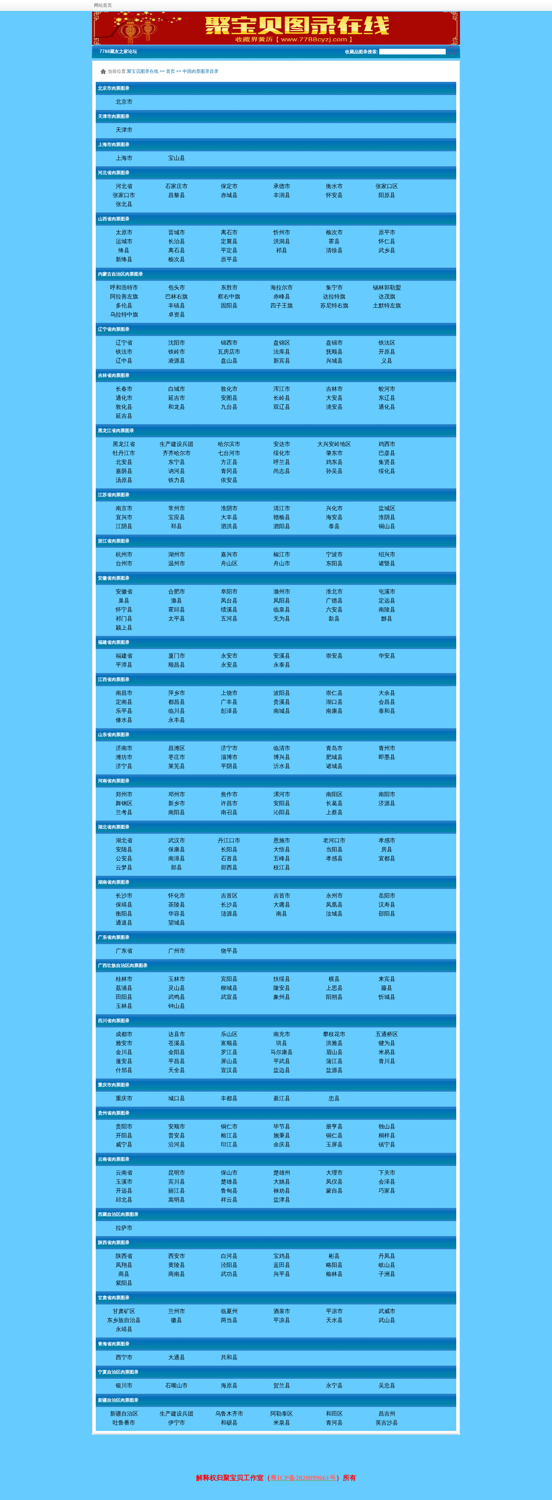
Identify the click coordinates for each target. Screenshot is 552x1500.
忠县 (334, 1098)
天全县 (176, 1070)
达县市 (176, 1034)
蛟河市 (387, 389)
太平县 (176, 618)
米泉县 (281, 1422)
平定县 (229, 250)
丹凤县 (387, 1256)
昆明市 (176, 1172)
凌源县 (176, 360)
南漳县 (176, 858)
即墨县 (387, 757)
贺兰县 (281, 1385)
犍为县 (387, 1043)
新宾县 (281, 360)
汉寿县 (387, 904)
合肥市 (176, 591)
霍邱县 (176, 609)
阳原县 (387, 195)
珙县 (281, 1043)
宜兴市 (124, 517)
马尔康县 (281, 1052)
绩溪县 (229, 609)
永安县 (229, 664)
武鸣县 (176, 997)
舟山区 (229, 563)
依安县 (229, 480)
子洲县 (387, 1274)
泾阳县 (229, 1265)
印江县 (229, 1144)
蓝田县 (281, 1265)
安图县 (229, 398)
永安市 (229, 655)
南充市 (281, 1034)
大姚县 (281, 1181)
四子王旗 (281, 305)
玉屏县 (334, 1144)
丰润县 (281, 195)
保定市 (229, 186)
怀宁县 (124, 609)
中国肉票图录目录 (200, 71)
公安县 (124, 858)
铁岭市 (176, 351)
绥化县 (387, 471)
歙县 (334, 618)
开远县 (124, 1190)
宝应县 (176, 517)
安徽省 (124, 591)
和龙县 (176, 407)
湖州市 (176, 554)
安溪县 (281, 655)
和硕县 (229, 1422)
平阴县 (229, 766)
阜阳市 (229, 591)
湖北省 (124, 840)
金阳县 (176, 1052)
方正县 (229, 462)
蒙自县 (334, 1190)
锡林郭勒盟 (387, 287)
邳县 (176, 526)
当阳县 (334, 849)
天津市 (124, 130)
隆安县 (281, 988)
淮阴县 (387, 517)
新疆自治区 (124, 1413)
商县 (124, 1274)
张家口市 (124, 195)
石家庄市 (176, 186)
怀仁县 (387, 241)
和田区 (334, 1413)
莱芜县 (176, 766)
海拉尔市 (281, 287)
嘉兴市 (229, 554)
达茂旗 (387, 296)
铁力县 (176, 480)
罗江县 (229, 1052)
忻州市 (281, 232)
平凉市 (334, 1311)
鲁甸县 (229, 1190)
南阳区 (334, 794)
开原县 (387, 351)
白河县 (229, 1256)
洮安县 (334, 407)
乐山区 (229, 1034)
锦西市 (229, 342)
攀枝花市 (334, 1034)
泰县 (334, 526)
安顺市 (176, 1126)
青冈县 (229, 471)
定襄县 (229, 241)
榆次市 (334, 232)
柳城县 (229, 988)
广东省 (124, 950)
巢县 (124, 600)
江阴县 (124, 526)
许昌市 (229, 803)
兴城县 (334, 360)
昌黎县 (176, 195)
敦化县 (124, 407)
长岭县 (281, 398)
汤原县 (124, 480)
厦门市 (176, 655)
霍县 (334, 241)
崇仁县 (334, 693)
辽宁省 (124, 342)
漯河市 (281, 794)
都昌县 (176, 702)
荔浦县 (124, 988)
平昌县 (176, 1061)
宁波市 (334, 554)
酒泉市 (281, 1311)
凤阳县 (281, 600)
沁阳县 (281, 812)
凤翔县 (124, 1265)
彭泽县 (229, 711)
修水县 (124, 720)
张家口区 (387, 186)
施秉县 (281, 1135)
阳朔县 (334, 997)
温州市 (176, 563)
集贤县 (387, 462)
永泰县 (281, 664)
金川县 (124, 1052)
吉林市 (334, 389)
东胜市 (229, 287)
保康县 (176, 849)
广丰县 (229, 702)
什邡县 (124, 1070)
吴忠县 (387, 1385)
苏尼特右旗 (334, 305)
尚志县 (281, 471)
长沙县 (229, 904)
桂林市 (124, 979)
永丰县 (176, 720)
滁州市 (281, 591)
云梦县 (124, 867)
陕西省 (124, 1256)
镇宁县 (387, 1144)
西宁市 (124, 1357)
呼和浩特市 (124, 287)
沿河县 (176, 1144)
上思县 (334, 988)
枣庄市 (176, 757)
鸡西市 (387, 444)
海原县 (229, 1385)
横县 (334, 979)
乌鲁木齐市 (229, 1413)
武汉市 (176, 840)
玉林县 (124, 1006)
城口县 (176, 1098)
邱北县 (124, 1199)
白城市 (176, 389)
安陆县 (124, 849)
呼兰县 (281, 462)
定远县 (387, 600)
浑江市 (281, 389)
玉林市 (176, 979)
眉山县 (334, 1052)
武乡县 (387, 250)
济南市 (124, 748)
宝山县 (176, 158)
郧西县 (229, 867)
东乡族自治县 (124, 1320)
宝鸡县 (281, 1256)
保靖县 (124, 904)
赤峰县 (281, 296)
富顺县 (229, 1043)
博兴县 (281, 757)
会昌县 (387, 702)
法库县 (281, 351)
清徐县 (334, 250)
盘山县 (229, 360)
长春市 (124, 389)
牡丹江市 (124, 453)
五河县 (229, 618)
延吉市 (176, 398)
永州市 (334, 895)
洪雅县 (334, 1043)
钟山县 (176, 1006)
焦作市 (229, 794)
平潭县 (124, 664)
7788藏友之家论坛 (118, 51)
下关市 (387, 1172)
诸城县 (334, 766)
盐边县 (281, 1070)
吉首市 (281, 895)
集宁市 (334, 287)
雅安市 (124, 1043)
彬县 (334, 1256)
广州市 (176, 950)
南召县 (229, 812)
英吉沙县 (387, 1422)
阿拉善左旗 (124, 296)
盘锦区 (281, 342)
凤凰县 (334, 904)
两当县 (229, 1320)
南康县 (334, 711)
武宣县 (229, 997)
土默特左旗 (387, 305)
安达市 (281, 444)
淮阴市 (229, 508)
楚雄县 (229, 1181)
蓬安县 (124, 1061)
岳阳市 (387, 895)
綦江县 (281, 1098)
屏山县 (229, 1061)
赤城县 (229, 195)
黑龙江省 (124, 444)
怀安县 (334, 195)
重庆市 (124, 1098)
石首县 (229, 858)
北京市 (124, 101)
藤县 (386, 988)
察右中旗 (229, 296)
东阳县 (334, 563)
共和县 (229, 1357)
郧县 (176, 867)
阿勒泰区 (281, 1413)
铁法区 (387, 342)
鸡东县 (334, 462)
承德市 (281, 186)
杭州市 (124, 554)
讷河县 (176, 471)
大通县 (176, 1357)
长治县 (176, 241)
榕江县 (229, 1135)
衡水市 (334, 186)
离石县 (176, 250)
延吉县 (124, 416)
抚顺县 (334, 351)
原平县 (229, 259)
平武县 (281, 1061)
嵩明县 (176, 1199)
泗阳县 (281, 526)
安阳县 (281, 803)
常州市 (176, 508)
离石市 (229, 232)
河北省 (124, 186)
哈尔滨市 (229, 444)
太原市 (124, 232)
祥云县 (229, 1199)
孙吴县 (334, 471)
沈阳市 (176, 342)
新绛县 (124, 259)
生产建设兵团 (176, 444)
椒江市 (281, 554)
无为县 (281, 618)
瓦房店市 (229, 351)
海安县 (334, 517)
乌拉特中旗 (124, 314)
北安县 (124, 462)
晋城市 (176, 232)
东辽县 (387, 398)
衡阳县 (124, 913)
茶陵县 (176, 904)
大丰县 (229, 517)
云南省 (124, 1172)
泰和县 (387, 711)
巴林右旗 (176, 296)
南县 (281, 913)
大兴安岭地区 (334, 444)
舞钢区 (124, 803)
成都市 (124, 1034)
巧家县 (387, 1190)
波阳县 (281, 693)
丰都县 (229, 1098)
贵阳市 (124, 1126)
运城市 (124, 241)
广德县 (334, 600)
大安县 (334, 398)
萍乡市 (176, 693)
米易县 (387, 1052)
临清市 (281, 748)
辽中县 (124, 360)
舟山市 (281, 563)
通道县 (124, 922)
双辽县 (281, 407)
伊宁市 (176, 1422)
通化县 (387, 407)
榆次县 (176, 259)
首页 (170, 71)
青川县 (387, 1061)
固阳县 (229, 305)
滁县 (176, 600)
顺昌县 (176, 664)
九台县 (229, 407)
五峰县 (281, 858)
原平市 (387, 232)
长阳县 (229, 849)
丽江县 (176, 1190)
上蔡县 (334, 812)
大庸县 (281, 904)
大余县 (387, 693)
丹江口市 (229, 840)
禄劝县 (281, 1190)
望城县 (176, 922)
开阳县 (124, 1135)
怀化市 (176, 895)
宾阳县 (229, 979)
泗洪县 (229, 526)
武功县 (229, 1274)
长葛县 (334, 803)
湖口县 (334, 702)
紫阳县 (124, 1283)
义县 (386, 360)
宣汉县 (229, 1070)
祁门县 (124, 618)
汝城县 (334, 913)
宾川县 (176, 1181)
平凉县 (281, 1320)
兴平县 (281, 1274)
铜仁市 (229, 1126)
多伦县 (124, 305)
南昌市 (124, 693)
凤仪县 (334, 1181)
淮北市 (334, 591)
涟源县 (229, 913)
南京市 (124, 508)
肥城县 (334, 757)
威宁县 (124, 1144)
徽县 (176, 1320)
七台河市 (229, 453)
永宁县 (334, 1385)
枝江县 (281, 867)
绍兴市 (387, 554)
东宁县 (176, 462)
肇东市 (334, 453)
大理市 (334, 1172)
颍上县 (124, 627)
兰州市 (176, 1311)
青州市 (387, 748)
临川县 (176, 711)
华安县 (387, 655)
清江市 (281, 508)
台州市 (124, 563)
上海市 (124, 158)
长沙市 (124, 895)
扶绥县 (281, 979)
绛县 (124, 250)
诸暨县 (387, 563)
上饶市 (229, 693)
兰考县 (124, 812)
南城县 (281, 711)
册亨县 (334, 1126)
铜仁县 (334, 1135)
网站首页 (103, 5)
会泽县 (387, 1181)
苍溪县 (176, 1043)
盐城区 (387, 508)
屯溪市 (387, 591)
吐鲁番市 (124, 1422)
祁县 (281, 250)
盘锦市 (334, 342)
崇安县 (334, 655)
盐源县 (334, 1070)
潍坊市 (124, 757)
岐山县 (387, 1265)
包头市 (176, 287)
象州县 (281, 997)
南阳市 (387, 794)
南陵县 (387, 609)
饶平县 (229, 950)
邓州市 (176, 794)
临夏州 (229, 1311)
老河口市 (334, 840)
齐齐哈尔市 (177, 453)
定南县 (124, 702)
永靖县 (124, 1329)
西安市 (176, 1256)
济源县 (387, 803)
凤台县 (229, 600)
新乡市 (176, 803)
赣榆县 (281, 517)
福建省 (124, 655)
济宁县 (124, 766)
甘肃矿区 (124, 1311)
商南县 (176, 1274)
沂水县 (281, 766)
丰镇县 (176, 305)
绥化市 (281, 453)
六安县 (334, 609)
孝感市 (387, 840)
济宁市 (229, 748)
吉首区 (229, 895)
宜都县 (387, 858)
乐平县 (124, 711)
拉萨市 (124, 1227)
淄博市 (229, 757)
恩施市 (281, 840)
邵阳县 (387, 913)
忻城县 (387, 997)
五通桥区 (387, 1034)
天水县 (334, 1320)
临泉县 (281, 609)
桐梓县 (387, 1135)
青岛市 (334, 748)
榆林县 (334, 1274)
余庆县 (281, 1144)
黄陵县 (176, 1265)
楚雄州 (281, 1172)
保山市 (229, 1172)
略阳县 (334, 1265)
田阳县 (124, 997)
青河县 (334, 1422)
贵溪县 (281, 702)
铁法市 (124, 351)
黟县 (386, 618)
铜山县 (387, 526)
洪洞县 (281, 241)
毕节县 (281, 1126)
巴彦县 (387, 453)
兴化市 (334, 508)
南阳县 (176, 812)
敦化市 (229, 389)
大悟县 (281, 849)
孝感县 (334, 858)
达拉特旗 (334, 296)
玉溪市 (124, 1181)
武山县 (387, 1320)
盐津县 (281, 1199)
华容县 (176, 913)
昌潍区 (176, 748)
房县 (386, 849)
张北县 (124, 204)
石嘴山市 (176, 1385)
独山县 (387, 1126)
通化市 (124, 398)
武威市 (387, 1311)
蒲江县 (334, 1061)
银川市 (124, 1385)
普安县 (176, 1135)
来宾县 (387, 979)
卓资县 (176, 314)
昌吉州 (387, 1413)
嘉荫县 (124, 471)
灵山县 (176, 988)
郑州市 (124, 794)
